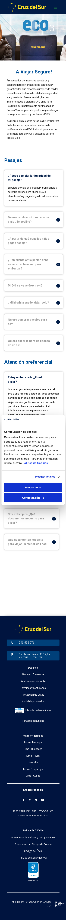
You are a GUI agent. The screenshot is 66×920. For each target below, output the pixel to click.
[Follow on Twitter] (36, 799)
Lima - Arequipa (33, 742)
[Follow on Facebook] (23, 799)
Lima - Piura (33, 755)
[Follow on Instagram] (29, 799)
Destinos (33, 667)
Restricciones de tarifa (33, 681)
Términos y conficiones (33, 688)
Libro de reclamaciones (38, 710)
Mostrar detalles (45, 476)
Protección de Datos (33, 694)
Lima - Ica (33, 762)
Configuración (31, 497)
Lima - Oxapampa (33, 769)
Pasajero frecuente (33, 674)
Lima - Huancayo (33, 749)
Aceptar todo (33, 487)
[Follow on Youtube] (42, 799)
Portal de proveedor (33, 701)
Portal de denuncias (33, 720)
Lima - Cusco (33, 775)
